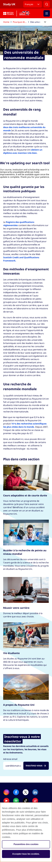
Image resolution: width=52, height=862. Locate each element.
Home (6, 21)
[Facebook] (16, 792)
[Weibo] (35, 801)
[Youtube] (6, 801)
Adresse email (10, 759)
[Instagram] (6, 792)
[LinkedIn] (35, 792)
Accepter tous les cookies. (26, 854)
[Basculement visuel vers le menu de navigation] (45, 22)
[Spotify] (16, 801)
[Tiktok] (26, 801)
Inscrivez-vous (34, 765)
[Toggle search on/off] (46, 4)
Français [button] (29, 4)
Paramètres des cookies (26, 844)
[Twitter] (26, 792)
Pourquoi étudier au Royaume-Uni (21, 21)
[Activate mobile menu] (46, 13)
